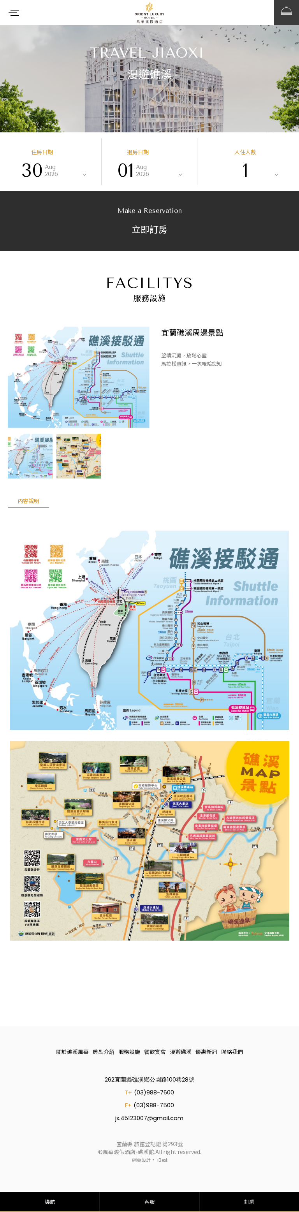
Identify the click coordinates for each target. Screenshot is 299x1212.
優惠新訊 (206, 1051)
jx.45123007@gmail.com (149, 1118)
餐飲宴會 (155, 1051)
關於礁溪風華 (72, 1051)
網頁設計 (141, 1159)
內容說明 (28, 501)
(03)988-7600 (154, 1092)
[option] (79, 377)
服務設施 (129, 1051)
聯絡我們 (232, 1051)
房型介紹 (103, 1051)
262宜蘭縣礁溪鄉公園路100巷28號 (149, 1079)
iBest (162, 1159)
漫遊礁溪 (181, 1051)
